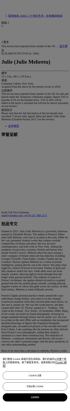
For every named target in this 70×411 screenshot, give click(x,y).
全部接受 (35, 397)
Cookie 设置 (35, 375)
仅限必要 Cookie (35, 386)
